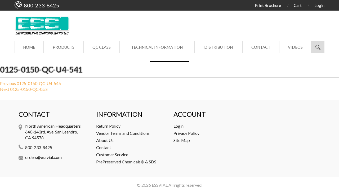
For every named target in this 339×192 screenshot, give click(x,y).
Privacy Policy (186, 133)
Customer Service (112, 154)
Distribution (218, 47)
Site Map (181, 140)
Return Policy (108, 125)
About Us (105, 140)
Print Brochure (268, 5)
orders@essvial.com (43, 157)
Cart (298, 5)
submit (317, 47)
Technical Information (157, 47)
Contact (260, 47)
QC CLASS (101, 47)
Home (29, 47)
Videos (295, 47)
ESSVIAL (160, 184)
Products (63, 47)
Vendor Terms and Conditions (123, 133)
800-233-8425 (38, 147)
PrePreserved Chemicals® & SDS (126, 161)
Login (319, 5)
